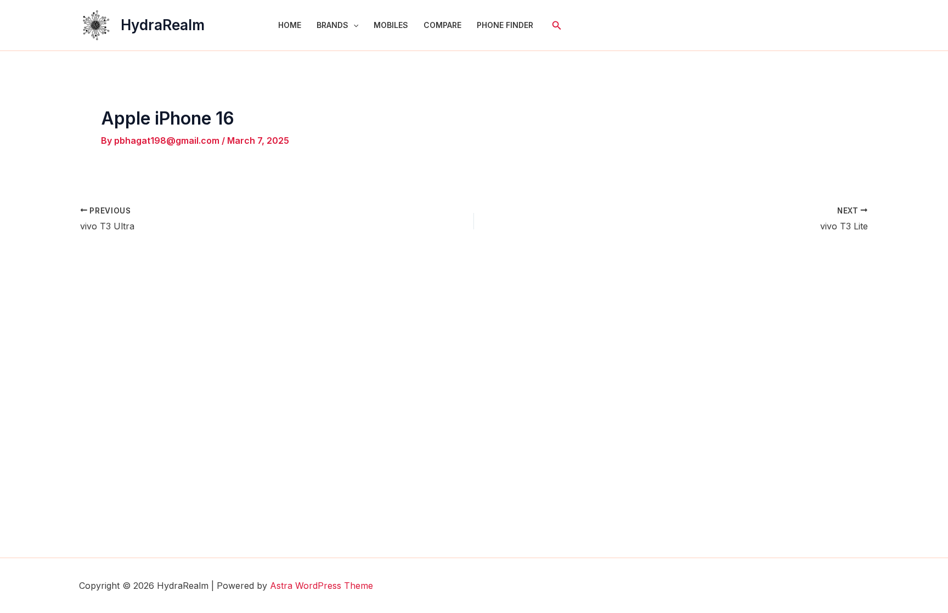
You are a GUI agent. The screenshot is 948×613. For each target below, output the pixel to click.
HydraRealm (163, 24)
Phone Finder (505, 25)
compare (442, 25)
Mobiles (391, 25)
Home (289, 25)
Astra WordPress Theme (321, 585)
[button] (353, 25)
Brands (332, 25)
